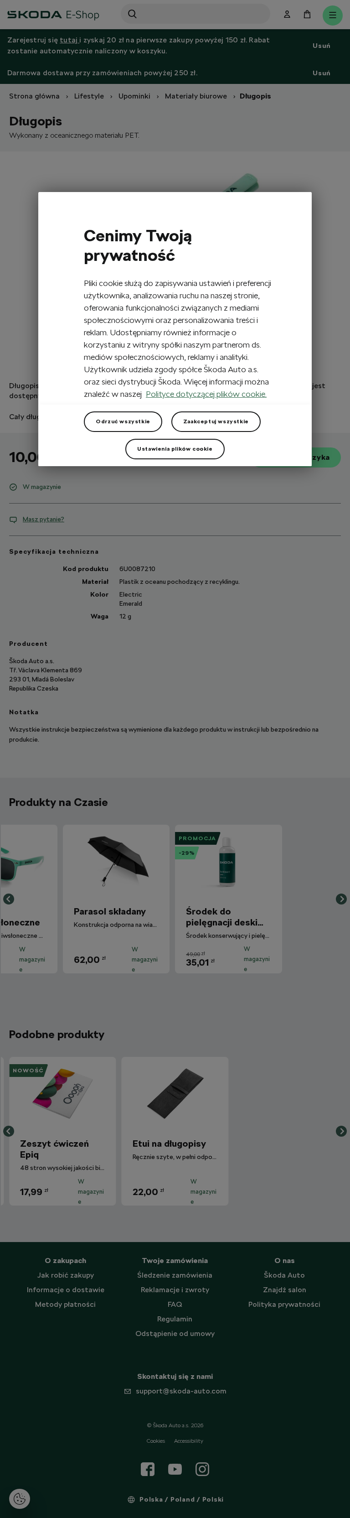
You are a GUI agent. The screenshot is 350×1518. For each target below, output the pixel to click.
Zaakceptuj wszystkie (216, 421)
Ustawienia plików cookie (174, 449)
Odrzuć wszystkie (123, 421)
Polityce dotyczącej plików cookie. (206, 394)
